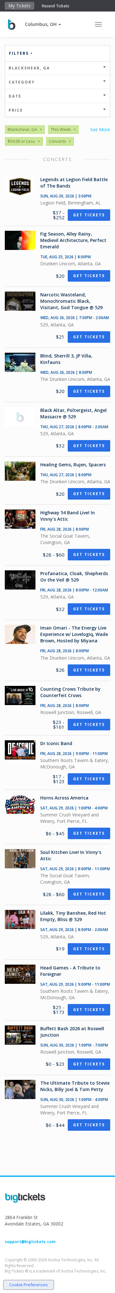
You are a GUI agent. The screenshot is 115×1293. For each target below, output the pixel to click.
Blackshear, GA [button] (29, 68)
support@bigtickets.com (30, 1241)
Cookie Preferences (28, 1285)
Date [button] (15, 96)
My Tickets (19, 6)
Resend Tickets (55, 6)
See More (100, 129)
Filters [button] (19, 53)
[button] (43, 24)
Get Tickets (89, 215)
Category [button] (22, 82)
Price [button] (16, 110)
